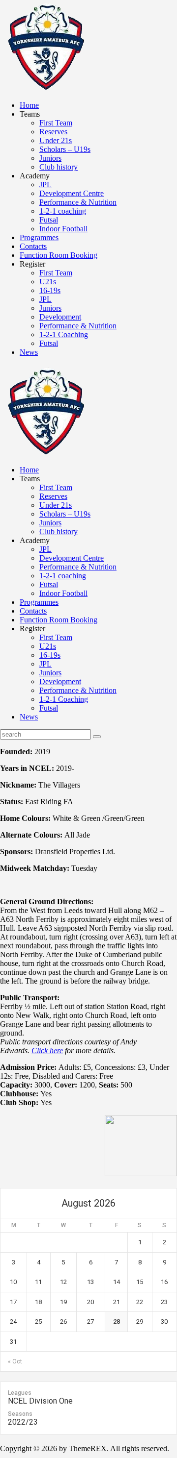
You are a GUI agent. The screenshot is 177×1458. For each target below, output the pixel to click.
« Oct (15, 1361)
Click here (47, 1050)
